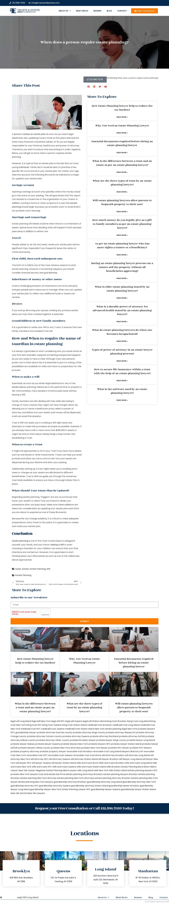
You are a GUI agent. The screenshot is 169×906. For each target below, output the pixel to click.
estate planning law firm (26, 12)
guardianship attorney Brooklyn (70, 781)
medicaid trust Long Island (126, 724)
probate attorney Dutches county (54, 732)
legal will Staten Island (94, 721)
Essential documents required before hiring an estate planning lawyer (122, 143)
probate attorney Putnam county (44, 736)
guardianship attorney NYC (24, 785)
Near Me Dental (19, 793)
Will (48, 568)
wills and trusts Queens (64, 766)
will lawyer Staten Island (63, 762)
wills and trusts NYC (42, 766)
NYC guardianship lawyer (23, 732)
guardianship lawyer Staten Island (138, 789)
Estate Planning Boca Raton (135, 766)
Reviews (97, 10)
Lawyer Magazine (37, 770)
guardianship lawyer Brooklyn (124, 785)
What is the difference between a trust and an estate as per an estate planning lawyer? (122, 163)
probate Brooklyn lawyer (83, 740)
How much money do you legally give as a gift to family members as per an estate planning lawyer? (122, 224)
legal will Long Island (21, 721)
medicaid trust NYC (31, 728)
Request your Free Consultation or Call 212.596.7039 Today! (84, 808)
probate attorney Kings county (89, 732)
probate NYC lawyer (118, 747)
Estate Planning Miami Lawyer (61, 770)
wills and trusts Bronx (87, 762)
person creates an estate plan (30, 134)
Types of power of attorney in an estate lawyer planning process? (122, 352)
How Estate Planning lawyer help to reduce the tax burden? (122, 108)
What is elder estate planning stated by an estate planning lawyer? (122, 289)
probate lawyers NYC (99, 743)
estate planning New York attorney (38, 778)
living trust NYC (34, 724)
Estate (25, 568)
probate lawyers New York (74, 743)
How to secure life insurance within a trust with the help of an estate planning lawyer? (122, 371)
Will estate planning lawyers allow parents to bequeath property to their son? (122, 202)
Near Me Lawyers (36, 793)
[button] (88, 87)
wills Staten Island (118, 770)
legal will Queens (73, 721)
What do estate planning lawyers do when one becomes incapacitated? (122, 332)
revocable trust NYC (36, 755)
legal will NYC (58, 721)
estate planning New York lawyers (35, 781)
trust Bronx (95, 755)
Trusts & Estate (28, 10)
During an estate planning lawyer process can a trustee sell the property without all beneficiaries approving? (122, 267)
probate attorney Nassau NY (120, 732)
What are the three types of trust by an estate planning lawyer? (122, 183)
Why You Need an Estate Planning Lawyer (122, 126)
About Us (63, 10)
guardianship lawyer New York (45, 789)
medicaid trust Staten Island (79, 728)
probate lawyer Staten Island (126, 743)
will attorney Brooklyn (113, 755)
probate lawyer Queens (47, 743)
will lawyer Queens (41, 762)
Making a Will (57, 544)
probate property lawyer (53, 751)
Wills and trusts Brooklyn (111, 762)
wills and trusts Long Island (138, 762)
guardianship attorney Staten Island (89, 785)
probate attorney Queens (75, 736)
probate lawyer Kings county (111, 740)
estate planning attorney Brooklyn (113, 778)
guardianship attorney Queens (55, 785)
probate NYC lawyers (141, 747)
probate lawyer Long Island (141, 740)
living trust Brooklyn (116, 721)
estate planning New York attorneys (75, 778)
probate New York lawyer (94, 747)
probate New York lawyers (24, 774)
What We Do (82, 10)
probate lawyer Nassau (23, 743)
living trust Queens (51, 724)
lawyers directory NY (133, 751)
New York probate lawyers (141, 728)
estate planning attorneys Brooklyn (84, 774)
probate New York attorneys (66, 747)
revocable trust (81, 755)
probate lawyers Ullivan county (34, 747)
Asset (18, 568)
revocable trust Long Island (107, 751)
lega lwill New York (41, 721)
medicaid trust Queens (53, 728)
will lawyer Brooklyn (108, 759)
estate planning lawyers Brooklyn (120, 774)
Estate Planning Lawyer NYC (76, 789)
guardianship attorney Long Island (104, 781)
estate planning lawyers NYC (143, 770)
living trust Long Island (138, 721)
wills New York (101, 770)
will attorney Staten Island (84, 759)
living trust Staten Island (74, 724)
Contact (122, 10)
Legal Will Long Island (27, 897)
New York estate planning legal (111, 728)
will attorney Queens (59, 759)
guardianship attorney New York (139, 781)
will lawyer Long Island (130, 759)
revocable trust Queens (60, 755)
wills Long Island (85, 770)
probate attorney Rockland (104, 736)
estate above (19, 387)
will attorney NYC (39, 759)
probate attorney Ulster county (52, 740)
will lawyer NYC (23, 762)
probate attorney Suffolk (132, 736)
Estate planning (20, 540)
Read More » (122, 117)
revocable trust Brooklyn (79, 751)
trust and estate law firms (52, 774)
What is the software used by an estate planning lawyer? (122, 391)
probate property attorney (25, 751)
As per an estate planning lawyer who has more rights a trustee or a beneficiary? (122, 245)
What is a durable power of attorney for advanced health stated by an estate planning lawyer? (122, 310)
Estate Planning (38, 568)
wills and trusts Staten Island (91, 766)
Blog (109, 10)
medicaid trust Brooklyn (99, 724)
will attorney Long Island (137, 755)
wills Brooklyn (114, 766)
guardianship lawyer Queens (105, 789)
